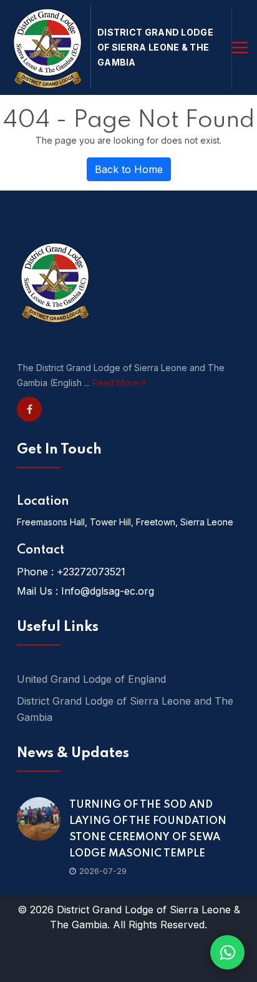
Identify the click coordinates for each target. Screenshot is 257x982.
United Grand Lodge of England (91, 679)
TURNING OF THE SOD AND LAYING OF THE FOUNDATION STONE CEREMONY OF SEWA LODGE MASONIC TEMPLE (147, 829)
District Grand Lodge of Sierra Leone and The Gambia (125, 709)
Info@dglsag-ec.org (107, 591)
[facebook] (29, 409)
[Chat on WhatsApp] (227, 952)
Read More (115, 382)
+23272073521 (91, 571)
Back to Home (129, 169)
